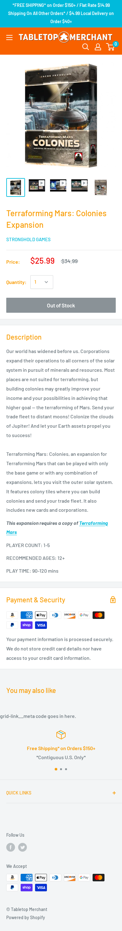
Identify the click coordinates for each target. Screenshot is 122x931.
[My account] (98, 46)
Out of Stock (61, 305)
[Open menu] (9, 37)
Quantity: (16, 282)
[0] (110, 47)
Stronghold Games (28, 239)
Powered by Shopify (25, 917)
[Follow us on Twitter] (22, 847)
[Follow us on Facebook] (10, 847)
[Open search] (85, 46)
